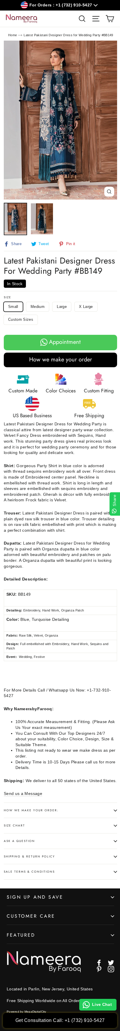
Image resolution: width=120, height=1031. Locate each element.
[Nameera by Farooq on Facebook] (99, 962)
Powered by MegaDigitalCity (26, 1011)
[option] (60, 120)
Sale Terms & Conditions (29, 871)
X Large (86, 306)
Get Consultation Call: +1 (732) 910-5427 (60, 1020)
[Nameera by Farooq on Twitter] (111, 962)
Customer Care (31, 916)
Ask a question (19, 841)
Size (7, 297)
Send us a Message (23, 793)
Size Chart (14, 825)
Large (62, 306)
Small (13, 306)
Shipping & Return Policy (29, 856)
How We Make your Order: (31, 810)
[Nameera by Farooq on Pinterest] (99, 969)
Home (12, 35)
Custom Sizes (20, 319)
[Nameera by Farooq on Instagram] (111, 969)
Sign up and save (35, 897)
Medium (38, 306)
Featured (21, 935)
